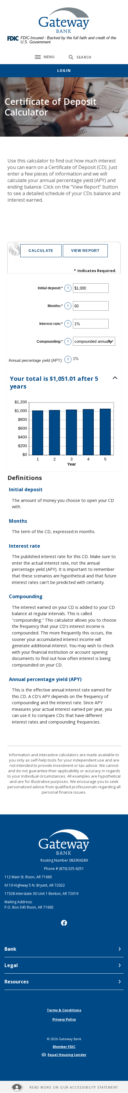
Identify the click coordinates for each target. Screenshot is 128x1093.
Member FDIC (64, 1046)
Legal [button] (11, 965)
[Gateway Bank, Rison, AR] (64, 20)
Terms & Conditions (64, 1010)
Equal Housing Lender (67, 1054)
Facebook (64, 923)
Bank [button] (10, 949)
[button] (64, 382)
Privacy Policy (64, 1019)
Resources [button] (16, 981)
